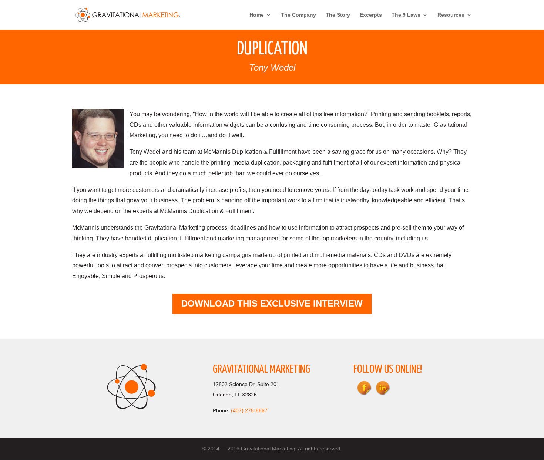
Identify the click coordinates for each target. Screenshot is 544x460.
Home (256, 15)
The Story (338, 15)
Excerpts (371, 15)
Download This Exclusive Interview (272, 303)
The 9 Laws (406, 15)
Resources (450, 15)
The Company (298, 15)
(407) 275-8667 (249, 410)
